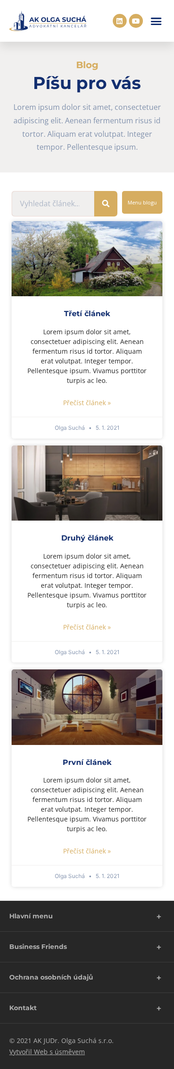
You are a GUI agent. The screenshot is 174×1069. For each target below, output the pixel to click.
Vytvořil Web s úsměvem (47, 1051)
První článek (87, 762)
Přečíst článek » (87, 402)
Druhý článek (87, 538)
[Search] (105, 203)
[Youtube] (136, 21)
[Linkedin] (120, 21)
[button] (156, 21)
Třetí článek (87, 313)
